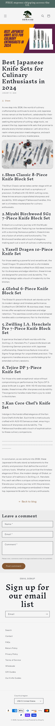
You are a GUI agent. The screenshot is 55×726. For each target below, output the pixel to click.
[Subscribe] (47, 614)
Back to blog (29, 501)
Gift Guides (10, 672)
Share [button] (7, 101)
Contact (9, 636)
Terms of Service (13, 660)
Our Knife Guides (13, 678)
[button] (5, 16)
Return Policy (11, 648)
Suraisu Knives (23, 720)
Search (8, 630)
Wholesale (10, 666)
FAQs (7, 642)
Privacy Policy (11, 654)
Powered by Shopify (36, 720)
